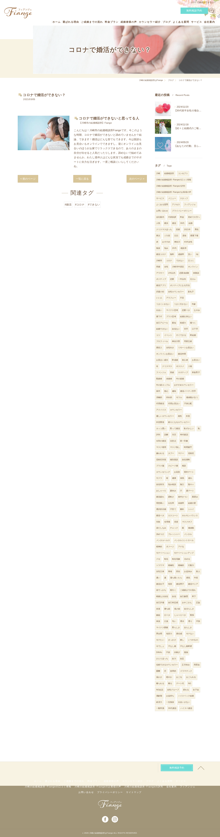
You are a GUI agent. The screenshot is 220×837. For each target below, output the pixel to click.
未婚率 (181, 503)
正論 (198, 602)
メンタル (188, 534)
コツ (158, 335)
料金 (182, 217)
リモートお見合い (186, 347)
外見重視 (160, 422)
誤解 (166, 434)
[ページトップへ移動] (201, 767)
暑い (158, 578)
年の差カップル (163, 385)
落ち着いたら (176, 578)
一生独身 (170, 702)
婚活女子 (160, 584)
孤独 (186, 652)
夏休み (173, 491)
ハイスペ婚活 (186, 708)
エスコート (173, 515)
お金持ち (170, 696)
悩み (166, 248)
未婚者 (169, 379)
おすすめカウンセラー (184, 385)
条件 (158, 391)
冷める (187, 559)
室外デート (189, 472)
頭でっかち (161, 590)
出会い (159, 310)
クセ (158, 559)
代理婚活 (160, 403)
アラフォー (171, 298)
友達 (158, 609)
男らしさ (176, 627)
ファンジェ (161, 372)
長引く (173, 590)
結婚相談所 (169, 173)
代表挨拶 (172, 217)
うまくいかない (163, 304)
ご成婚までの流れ (188, 590)
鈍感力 (183, 323)
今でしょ (160, 646)
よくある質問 (162, 204)
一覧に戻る (82, 178)
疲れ (190, 478)
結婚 (190, 223)
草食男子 (196, 372)
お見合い (196, 360)
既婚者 (159, 379)
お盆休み (188, 571)
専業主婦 (188, 341)
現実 (170, 584)
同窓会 (197, 665)
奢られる (160, 683)
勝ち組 (167, 609)
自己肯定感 (173, 602)
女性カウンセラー (176, 292)
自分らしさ (189, 609)
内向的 (169, 397)
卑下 (194, 596)
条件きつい (183, 497)
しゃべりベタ (180, 615)
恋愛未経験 (184, 273)
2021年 (187, 229)
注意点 (173, 441)
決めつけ (160, 534)
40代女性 (188, 242)
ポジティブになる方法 (180, 285)
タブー (171, 453)
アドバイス (161, 410)
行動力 (191, 565)
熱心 (166, 391)
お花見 (177, 472)
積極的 (181, 565)
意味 (184, 235)
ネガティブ (183, 372)
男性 (197, 229)
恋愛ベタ (186, 310)
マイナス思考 (172, 310)
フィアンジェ (190, 204)
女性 (166, 267)
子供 (168, 652)
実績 (172, 372)
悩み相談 (172, 484)
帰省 (170, 571)
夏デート (190, 491)
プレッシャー (174, 534)
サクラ (159, 478)
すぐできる (181, 335)
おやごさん (187, 602)
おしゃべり (161, 491)
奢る (170, 683)
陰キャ (191, 484)
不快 (198, 621)
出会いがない (184, 702)
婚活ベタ (160, 515)
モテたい (160, 640)
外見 (188, 416)
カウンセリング (163, 472)
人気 (158, 223)
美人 (198, 571)
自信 (174, 596)
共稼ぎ (177, 652)
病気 (182, 478)
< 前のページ (27, 178)
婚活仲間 (182, 354)
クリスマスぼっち (164, 229)
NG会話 (159, 690)
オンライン (193, 267)
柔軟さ (171, 497)
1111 (176, 235)
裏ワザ (159, 316)
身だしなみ (161, 528)
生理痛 (167, 522)
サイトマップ (134, 792)
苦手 (186, 329)
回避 (178, 229)
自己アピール (162, 323)
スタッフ (184, 198)
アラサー (160, 273)
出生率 (171, 503)
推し (182, 640)
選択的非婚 (161, 509)
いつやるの (193, 640)
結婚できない (162, 329)
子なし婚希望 (186, 646)
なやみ (197, 310)
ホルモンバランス (190, 515)
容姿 (176, 522)
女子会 (196, 690)
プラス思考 (171, 316)
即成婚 (175, 360)
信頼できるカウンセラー (167, 665)
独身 (158, 248)
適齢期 (159, 696)
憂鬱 (158, 671)
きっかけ (172, 640)
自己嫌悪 (184, 596)
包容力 (169, 634)
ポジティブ (161, 279)
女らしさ (188, 627)
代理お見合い (174, 403)
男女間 (159, 634)
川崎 (158, 173)
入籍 (190, 366)
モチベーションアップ (184, 553)
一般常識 (160, 708)
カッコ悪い (161, 428)
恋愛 (172, 279)
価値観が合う (192, 397)
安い (190, 254)
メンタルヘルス (163, 540)
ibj (197, 254)
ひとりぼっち (162, 658)
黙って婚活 (175, 428)
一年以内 (182, 279)
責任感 (179, 634)
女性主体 (160, 571)
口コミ (191, 260)
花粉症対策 (161, 459)
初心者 (185, 360)
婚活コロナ (161, 254)
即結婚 (193, 335)
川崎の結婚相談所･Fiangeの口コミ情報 (173, 180)
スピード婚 (173, 466)
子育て (173, 509)
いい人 (159, 298)
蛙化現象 (176, 559)
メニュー (172, 198)
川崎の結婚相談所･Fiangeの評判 (170, 186)
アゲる (181, 546)
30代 (182, 223)
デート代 (180, 683)
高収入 (159, 347)
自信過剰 (186, 459)
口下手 (195, 329)
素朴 (182, 509)
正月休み (186, 665)
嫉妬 (158, 615)
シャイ (191, 509)
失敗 (158, 522)
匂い (174, 621)
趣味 (174, 391)
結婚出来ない (186, 316)
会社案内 (160, 217)
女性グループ (173, 690)
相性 (180, 416)
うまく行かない (181, 304)
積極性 (171, 565)
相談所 (184, 248)
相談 (184, 466)
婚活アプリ (161, 285)
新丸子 (191, 292)
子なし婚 (172, 646)
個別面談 (174, 459)
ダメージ (170, 546)
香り (190, 621)
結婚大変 (192, 503)
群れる (186, 690)
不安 (182, 298)
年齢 (194, 304)
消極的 (159, 397)
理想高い (160, 503)
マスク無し (175, 447)
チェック (174, 528)
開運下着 (194, 235)
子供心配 (188, 403)
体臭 (158, 621)
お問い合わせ (162, 211)
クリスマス (167, 366)
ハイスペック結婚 (186, 696)
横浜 (166, 223)
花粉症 (191, 453)
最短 (174, 323)
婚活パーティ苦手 (188, 391)
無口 (182, 484)
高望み (195, 497)
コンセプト (183, 173)
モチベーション (163, 553)
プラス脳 (160, 466)
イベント (168, 335)
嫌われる (160, 453)
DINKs (159, 652)
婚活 (174, 223)
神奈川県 (176, 341)
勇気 (188, 578)
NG (189, 683)
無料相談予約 (194, 10)
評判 (158, 434)
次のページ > (136, 178)
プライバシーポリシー (182, 211)
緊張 (192, 615)
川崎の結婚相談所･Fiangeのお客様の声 (173, 192)
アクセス (176, 204)
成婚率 (181, 254)
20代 (174, 248)
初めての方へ (194, 217)
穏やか (169, 677)
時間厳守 (188, 447)
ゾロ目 (167, 235)
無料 (172, 254)
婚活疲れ (160, 497)
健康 (174, 478)
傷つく (193, 323)
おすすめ (166, 242)
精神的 (159, 546)
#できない (94, 204)
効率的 (173, 671)
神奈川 (177, 242)
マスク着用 (161, 447)
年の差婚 (180, 379)
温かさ (159, 677)
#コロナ (79, 204)
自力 (174, 658)
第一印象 (184, 441)
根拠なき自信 (162, 596)
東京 (158, 235)
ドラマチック (186, 671)
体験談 (196, 273)
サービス (160, 198)
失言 (174, 434)
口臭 (166, 621)
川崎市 (159, 260)
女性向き (170, 347)
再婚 (158, 267)
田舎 (178, 571)
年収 (196, 578)
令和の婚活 (161, 441)
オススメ (180, 366)
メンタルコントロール (184, 540)
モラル (179, 397)
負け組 (177, 609)
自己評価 (160, 602)
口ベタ (167, 615)
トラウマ (160, 565)
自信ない (176, 329)
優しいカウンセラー (165, 416)
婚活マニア (193, 584)
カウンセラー (176, 410)
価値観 (191, 528)
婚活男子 (180, 584)
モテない (190, 634)
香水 (182, 621)
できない (180, 260)
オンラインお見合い (165, 354)
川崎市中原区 (178, 267)
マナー (181, 453)
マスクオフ (187, 522)
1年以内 (171, 273)
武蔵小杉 (160, 292)
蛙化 (166, 559)
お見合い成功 (162, 360)
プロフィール (162, 341)
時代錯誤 (184, 434)
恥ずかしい (189, 428)
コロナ (169, 260)
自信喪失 (160, 484)
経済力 (159, 702)
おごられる (191, 677)
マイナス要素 (162, 627)
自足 (182, 658)
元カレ (193, 279)
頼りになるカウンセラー (179, 422)
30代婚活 (172, 708)
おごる (179, 677)
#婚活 (68, 204)
